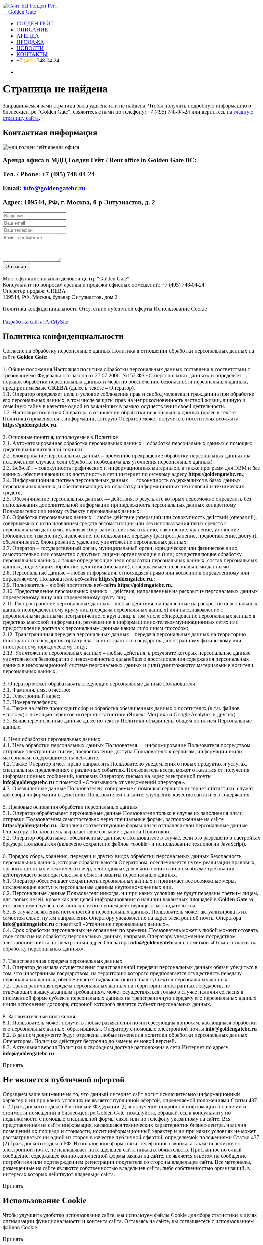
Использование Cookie (180, 309)
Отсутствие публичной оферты (115, 309)
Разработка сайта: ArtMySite (35, 322)
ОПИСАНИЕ (32, 30)
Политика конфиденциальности (40, 309)
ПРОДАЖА (30, 42)
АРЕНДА (27, 36)
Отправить (16, 266)
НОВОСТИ (30, 48)
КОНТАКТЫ (32, 54)
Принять (13, 1065)
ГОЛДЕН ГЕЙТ (35, 23)
